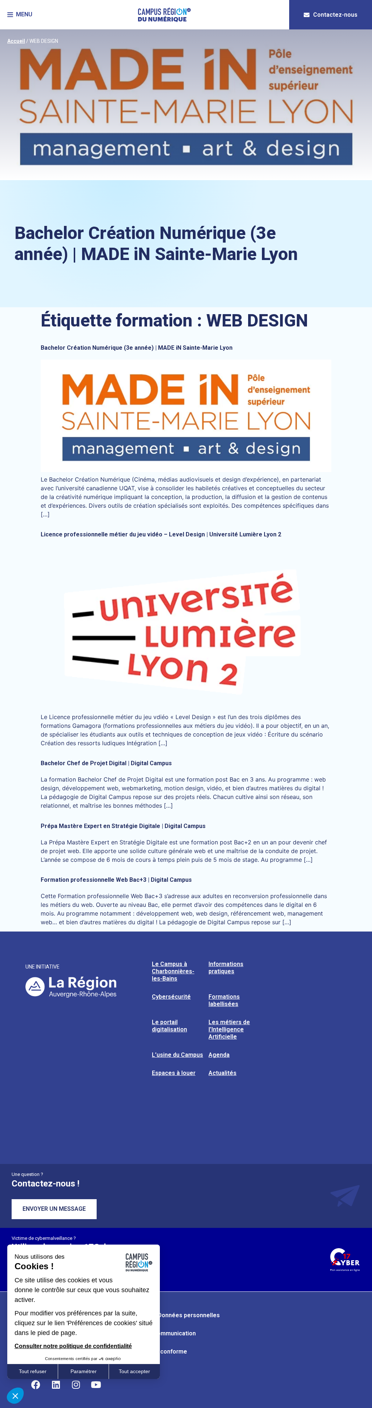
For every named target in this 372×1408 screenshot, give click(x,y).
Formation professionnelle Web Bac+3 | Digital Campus (116, 879)
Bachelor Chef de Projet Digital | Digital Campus (106, 763)
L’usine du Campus (177, 1054)
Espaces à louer (173, 1073)
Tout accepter (134, 1371)
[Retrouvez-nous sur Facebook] (36, 1384)
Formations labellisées (224, 1000)
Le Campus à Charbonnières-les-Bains (173, 971)
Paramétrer (83, 1371)
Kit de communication (166, 1333)
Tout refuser (32, 1371)
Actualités (222, 1073)
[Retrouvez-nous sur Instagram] (76, 1384)
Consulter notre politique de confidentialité (73, 1346)
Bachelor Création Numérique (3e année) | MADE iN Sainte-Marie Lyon (136, 347)
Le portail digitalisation (169, 1026)
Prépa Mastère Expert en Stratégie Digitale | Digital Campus (123, 826)
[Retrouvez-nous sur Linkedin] (56, 1384)
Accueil (16, 41)
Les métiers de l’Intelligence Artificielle (229, 1029)
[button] (20, 15)
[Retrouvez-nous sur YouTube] (96, 1384)
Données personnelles (189, 1315)
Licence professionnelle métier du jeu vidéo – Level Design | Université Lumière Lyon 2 (161, 534)
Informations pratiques (226, 968)
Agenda (219, 1054)
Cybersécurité (171, 996)
